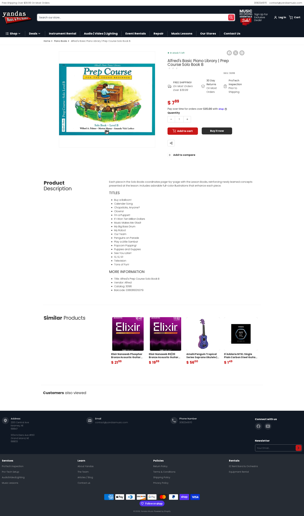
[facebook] (258, 426)
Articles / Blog (85, 477)
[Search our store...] (231, 17)
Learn (81, 460)
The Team (83, 471)
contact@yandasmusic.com (285, 2)
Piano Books (60, 41)
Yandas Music (147, 511)
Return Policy (160, 466)
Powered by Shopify (162, 511)
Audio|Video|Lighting (13, 477)
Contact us (84, 482)
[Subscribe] (298, 448)
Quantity (174, 113)
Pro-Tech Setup (10, 471)
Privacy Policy (160, 482)
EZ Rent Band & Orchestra (243, 466)
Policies (158, 460)
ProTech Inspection (12, 466)
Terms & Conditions (164, 471)
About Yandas (86, 466)
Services (7, 460)
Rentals (234, 460)
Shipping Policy (161, 477)
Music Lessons (10, 482)
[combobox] (136, 17)
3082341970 (260, 2)
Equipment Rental (239, 471)
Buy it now (217, 131)
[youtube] (267, 426)
